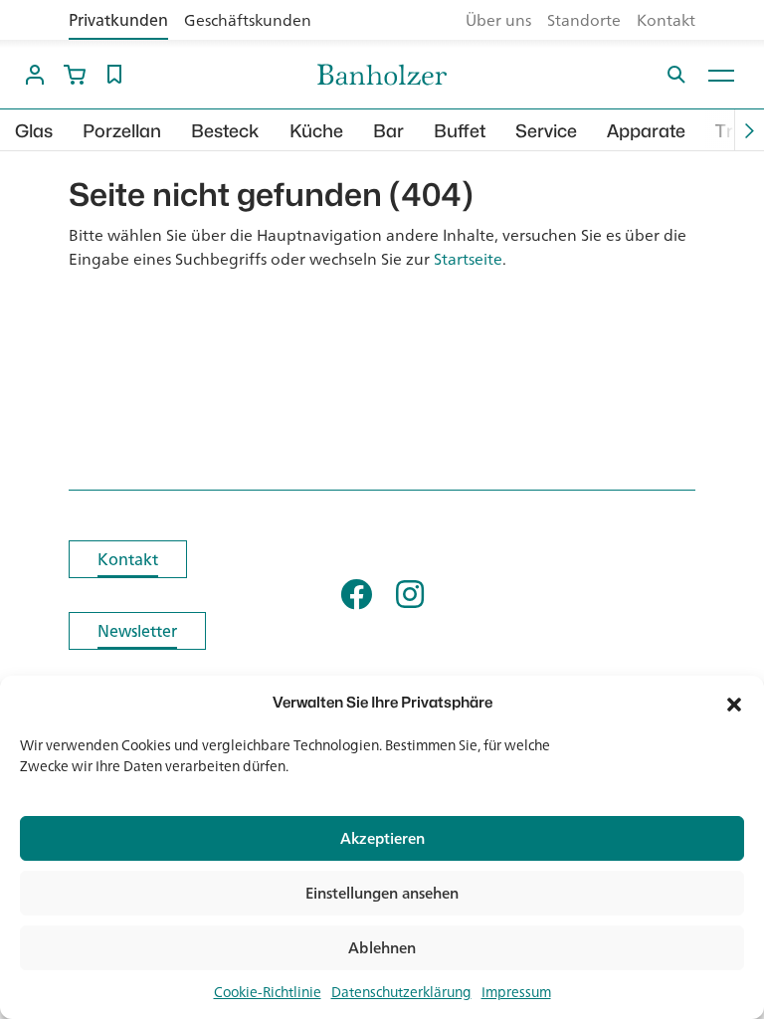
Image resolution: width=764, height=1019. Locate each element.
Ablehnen (382, 947)
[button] (734, 703)
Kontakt (666, 20)
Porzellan (122, 130)
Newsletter (137, 631)
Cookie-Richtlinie (267, 992)
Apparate (646, 130)
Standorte (584, 20)
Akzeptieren (382, 838)
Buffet (459, 130)
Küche (316, 130)
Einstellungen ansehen (382, 893)
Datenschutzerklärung (401, 992)
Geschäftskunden (247, 20)
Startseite (468, 259)
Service (546, 130)
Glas (34, 130)
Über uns (498, 20)
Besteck (225, 130)
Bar (388, 130)
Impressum (516, 992)
